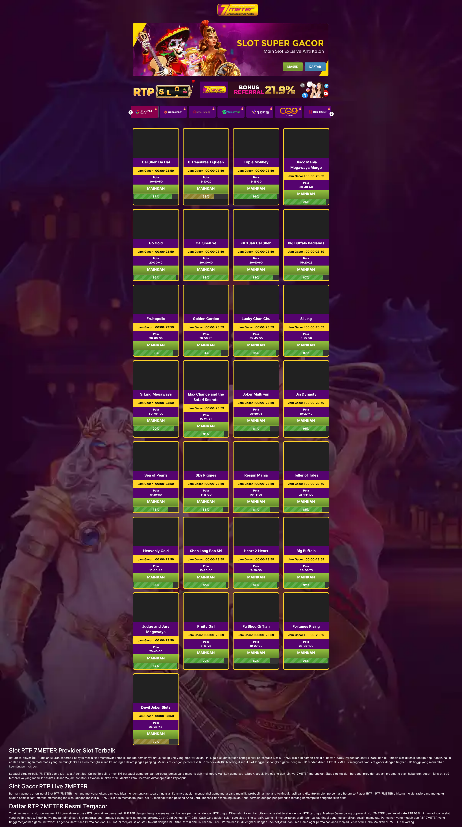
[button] (331, 114)
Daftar (315, 66)
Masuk (292, 66)
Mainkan (156, 188)
